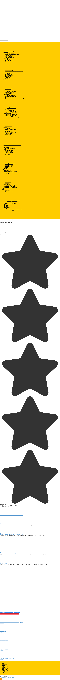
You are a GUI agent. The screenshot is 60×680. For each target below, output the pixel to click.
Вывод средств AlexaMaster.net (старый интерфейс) (14, 98)
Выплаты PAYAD (8, 134)
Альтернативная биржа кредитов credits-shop (12, 117)
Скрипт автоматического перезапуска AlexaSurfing (14, 71)
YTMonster (7, 109)
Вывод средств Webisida (9, 55)
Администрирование (7, 190)
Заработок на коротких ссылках (9, 186)
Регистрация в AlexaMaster (10, 95)
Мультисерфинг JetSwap (9, 51)
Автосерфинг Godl (8, 74)
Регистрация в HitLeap (11, 107)
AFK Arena (3, 667)
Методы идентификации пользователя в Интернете (13, 209)
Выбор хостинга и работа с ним (10, 203)
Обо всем (3, 218)
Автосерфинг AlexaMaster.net (10, 96)
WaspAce (5, 79)
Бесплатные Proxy (7, 211)
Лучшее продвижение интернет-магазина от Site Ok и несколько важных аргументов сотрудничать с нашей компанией (20, 553)
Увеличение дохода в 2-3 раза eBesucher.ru (13, 64)
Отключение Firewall (8, 191)
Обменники (6, 167)
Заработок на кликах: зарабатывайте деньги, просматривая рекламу (11, 534)
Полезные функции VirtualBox (12, 201)
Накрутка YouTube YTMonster (12, 112)
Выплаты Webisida (8, 56)
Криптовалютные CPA (7, 147)
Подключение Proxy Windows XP (11, 114)
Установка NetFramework (9, 193)
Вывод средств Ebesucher (9, 61)
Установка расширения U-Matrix (10, 137)
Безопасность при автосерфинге (9, 118)
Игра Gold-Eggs (3, 631)
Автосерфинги (4, 42)
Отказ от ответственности (11, 677)
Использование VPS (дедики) (10, 116)
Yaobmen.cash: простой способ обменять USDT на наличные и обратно (11, 515)
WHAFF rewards (8, 182)
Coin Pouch (7, 183)
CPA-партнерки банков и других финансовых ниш (8, 524)
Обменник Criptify (3, 582)
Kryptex (5, 149)
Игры (3, 188)
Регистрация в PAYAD (9, 131)
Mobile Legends (4, 669)
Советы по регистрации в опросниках (10, 171)
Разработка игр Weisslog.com (7, 674)
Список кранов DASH (9, 164)
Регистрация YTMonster (11, 110)
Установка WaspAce (8, 81)
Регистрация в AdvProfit (9, 128)
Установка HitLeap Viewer (11, 108)
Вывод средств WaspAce (9, 82)
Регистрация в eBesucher (9, 59)
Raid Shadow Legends (5, 670)
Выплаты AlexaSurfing (9, 70)
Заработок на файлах (7, 175)
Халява (5, 204)
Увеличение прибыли (7, 113)
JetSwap (5, 43)
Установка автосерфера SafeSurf (11, 45)
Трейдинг (5, 168)
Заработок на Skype (7, 184)
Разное (3, 189)
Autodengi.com (6, 90)
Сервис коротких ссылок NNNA (9, 210)
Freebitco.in (7, 144)
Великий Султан (4, 671)
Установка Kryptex (8, 151)
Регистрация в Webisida (9, 53)
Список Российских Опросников (9, 173)
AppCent (6, 181)
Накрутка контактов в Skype (10, 185)
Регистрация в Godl (8, 73)
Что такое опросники (7, 170)
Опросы (3, 169)
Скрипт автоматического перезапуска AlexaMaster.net (14, 100)
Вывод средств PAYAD (9, 133)
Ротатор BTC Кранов (8, 154)
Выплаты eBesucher (8, 62)
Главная (3, 661)
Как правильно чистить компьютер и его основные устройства (11, 622)
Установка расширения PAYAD (10, 132)
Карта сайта (4, 665)
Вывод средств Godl (8, 76)
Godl (4, 72)
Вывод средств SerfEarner (9, 125)
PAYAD (5, 130)
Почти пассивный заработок (7, 174)
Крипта (3, 673)
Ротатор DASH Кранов (9, 157)
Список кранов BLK (8, 166)
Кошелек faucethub (7, 146)
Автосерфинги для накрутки (9, 101)
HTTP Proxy (5, 208)
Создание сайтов (7, 202)
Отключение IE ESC (8, 192)
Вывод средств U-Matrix (9, 138)
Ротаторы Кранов (7, 153)
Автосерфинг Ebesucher (9, 60)
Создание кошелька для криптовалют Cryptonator (12, 145)
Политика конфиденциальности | (4, 677)
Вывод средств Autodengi (9, 92)
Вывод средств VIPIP (8, 88)
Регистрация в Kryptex (9, 150)
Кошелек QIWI (6, 205)
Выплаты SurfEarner (8, 126)
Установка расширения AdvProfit (11, 129)
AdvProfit (5, 127)
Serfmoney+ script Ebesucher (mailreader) (7, 573)
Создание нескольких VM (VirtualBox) (13, 200)
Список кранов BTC (8, 162)
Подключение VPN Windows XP (10, 115)
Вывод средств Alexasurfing (10, 69)
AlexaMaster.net (6, 94)
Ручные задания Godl (9, 75)
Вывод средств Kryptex (9, 152)
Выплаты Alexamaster (9, 99)
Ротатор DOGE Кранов (9, 156)
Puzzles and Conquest (5, 672)
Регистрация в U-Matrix (9, 136)
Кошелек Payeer (6, 206)
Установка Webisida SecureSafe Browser (12, 54)
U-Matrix (5, 135)
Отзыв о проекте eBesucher (5, 649)
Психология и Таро (5, 666)
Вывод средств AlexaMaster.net (10, 97)
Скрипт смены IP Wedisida (9, 57)
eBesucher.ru (6, 58)
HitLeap (6, 106)
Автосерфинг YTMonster (11, 111)
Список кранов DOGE (9, 165)
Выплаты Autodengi (8, 93)
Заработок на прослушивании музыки (10, 187)
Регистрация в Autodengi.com (10, 91)
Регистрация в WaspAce (9, 80)
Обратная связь (4, 664)
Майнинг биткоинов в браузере (9, 148)
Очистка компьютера (3, 563)
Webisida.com (6, 52)
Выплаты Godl (7, 77)
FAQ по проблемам (7, 119)
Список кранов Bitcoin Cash (10, 163)
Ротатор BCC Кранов (8, 155)
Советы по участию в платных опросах (10, 172)
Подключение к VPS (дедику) (9, 213)
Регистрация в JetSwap (9, 44)
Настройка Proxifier (7, 207)
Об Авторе (3, 662)
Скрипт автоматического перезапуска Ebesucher (13, 63)
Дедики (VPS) (4, 212)
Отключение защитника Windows (11, 194)
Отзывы (1, 650)
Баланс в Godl (7, 78)
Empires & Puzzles (5, 668)
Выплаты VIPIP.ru (8, 89)
